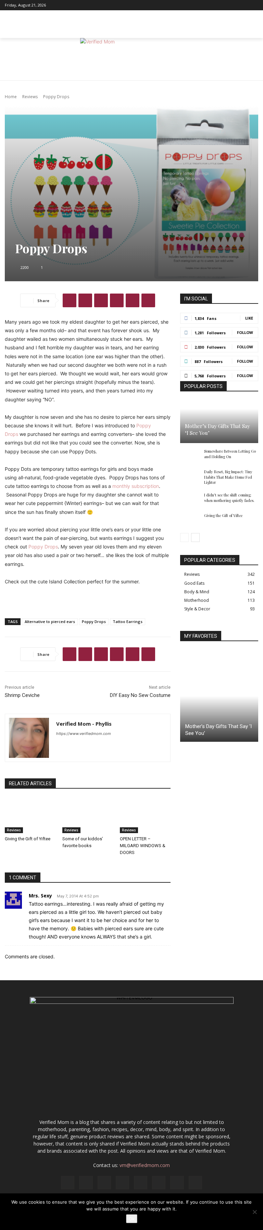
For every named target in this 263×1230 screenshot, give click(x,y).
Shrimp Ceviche (22, 695)
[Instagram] (200, 5)
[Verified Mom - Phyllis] (29, 738)
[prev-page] (184, 537)
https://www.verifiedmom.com (83, 733)
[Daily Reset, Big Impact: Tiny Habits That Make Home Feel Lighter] (190, 476)
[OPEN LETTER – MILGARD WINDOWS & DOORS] (145, 815)
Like (249, 318)
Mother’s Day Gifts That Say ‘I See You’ (217, 429)
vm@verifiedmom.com (145, 1165)
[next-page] (195, 537)
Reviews (30, 97)
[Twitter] (244, 5)
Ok (132, 1218)
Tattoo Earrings (127, 621)
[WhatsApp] (117, 300)
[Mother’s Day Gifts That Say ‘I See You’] (219, 421)
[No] (254, 1211)
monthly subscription (135, 486)
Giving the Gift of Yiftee (27, 838)
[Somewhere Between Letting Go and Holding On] (190, 456)
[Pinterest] (227, 5)
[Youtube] (253, 5)
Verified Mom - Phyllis (84, 723)
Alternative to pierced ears (50, 621)
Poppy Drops (43, 546)
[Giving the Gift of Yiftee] (30, 815)
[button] (252, 31)
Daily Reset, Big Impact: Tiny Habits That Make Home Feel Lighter (228, 477)
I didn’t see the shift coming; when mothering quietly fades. (229, 497)
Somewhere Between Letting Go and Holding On (230, 454)
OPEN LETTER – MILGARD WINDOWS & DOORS (142, 845)
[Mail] (218, 5)
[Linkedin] (209, 5)
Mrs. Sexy (40, 895)
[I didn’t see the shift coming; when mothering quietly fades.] (190, 499)
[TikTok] (235, 5)
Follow (245, 332)
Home (11, 97)
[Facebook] (191, 5)
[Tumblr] (148, 300)
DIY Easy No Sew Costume (140, 695)
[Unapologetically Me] (131, 59)
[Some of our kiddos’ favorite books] (87, 815)
